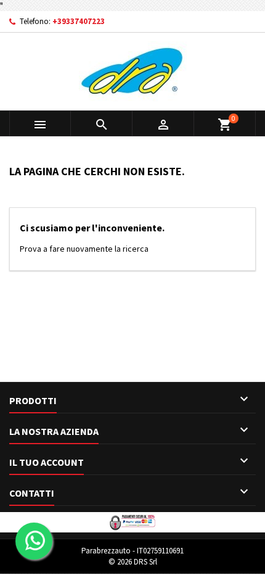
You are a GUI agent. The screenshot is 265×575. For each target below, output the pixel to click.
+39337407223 (78, 21)
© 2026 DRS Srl (132, 561)
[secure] (132, 521)
